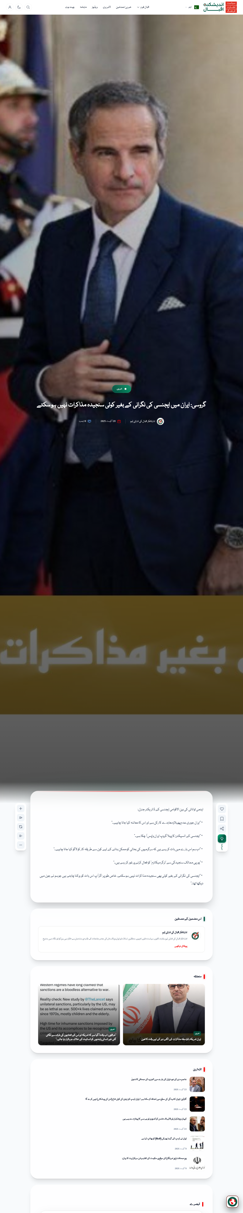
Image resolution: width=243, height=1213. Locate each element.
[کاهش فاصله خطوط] (20, 836)
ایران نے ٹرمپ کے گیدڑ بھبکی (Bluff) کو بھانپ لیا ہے (164, 1138)
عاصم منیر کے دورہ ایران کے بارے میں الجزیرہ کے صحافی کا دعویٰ (159, 1079)
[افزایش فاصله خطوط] (20, 817)
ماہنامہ (83, 7)
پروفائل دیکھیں (180, 946)
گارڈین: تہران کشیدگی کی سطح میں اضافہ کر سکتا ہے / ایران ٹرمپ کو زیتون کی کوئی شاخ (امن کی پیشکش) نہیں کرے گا (136, 1099)
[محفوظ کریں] (222, 819)
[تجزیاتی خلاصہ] (222, 838)
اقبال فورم (144, 7)
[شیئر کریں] (222, 828)
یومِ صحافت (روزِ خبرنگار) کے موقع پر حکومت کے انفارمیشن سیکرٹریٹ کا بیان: (154, 1158)
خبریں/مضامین (123, 7)
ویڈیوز (95, 7)
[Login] (10, 7)
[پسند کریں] (222, 809)
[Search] (28, 7)
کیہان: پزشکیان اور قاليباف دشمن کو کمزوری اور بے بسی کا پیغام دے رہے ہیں (155, 1119)
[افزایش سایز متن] (20, 808)
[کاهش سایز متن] (20, 845)
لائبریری (107, 7)
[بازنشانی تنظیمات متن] (20, 827)
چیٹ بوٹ (70, 7)
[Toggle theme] (19, 7)
